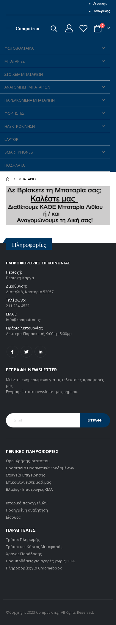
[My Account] (69, 28)
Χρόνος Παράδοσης (24, 553)
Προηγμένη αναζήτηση (27, 510)
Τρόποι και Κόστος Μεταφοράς (34, 546)
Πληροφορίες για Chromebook (34, 568)
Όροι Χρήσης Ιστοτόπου (28, 460)
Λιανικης (100, 3)
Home (8, 179)
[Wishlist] (83, 28)
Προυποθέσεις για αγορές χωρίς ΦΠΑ (40, 561)
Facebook (12, 352)
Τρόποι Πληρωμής (23, 539)
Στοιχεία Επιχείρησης (25, 475)
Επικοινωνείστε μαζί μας (28, 482)
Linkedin (40, 352)
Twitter (26, 352)
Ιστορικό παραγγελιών (26, 503)
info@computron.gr (23, 319)
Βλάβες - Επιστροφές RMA (29, 489)
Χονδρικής (101, 11)
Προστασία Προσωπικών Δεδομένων (40, 468)
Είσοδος (13, 517)
